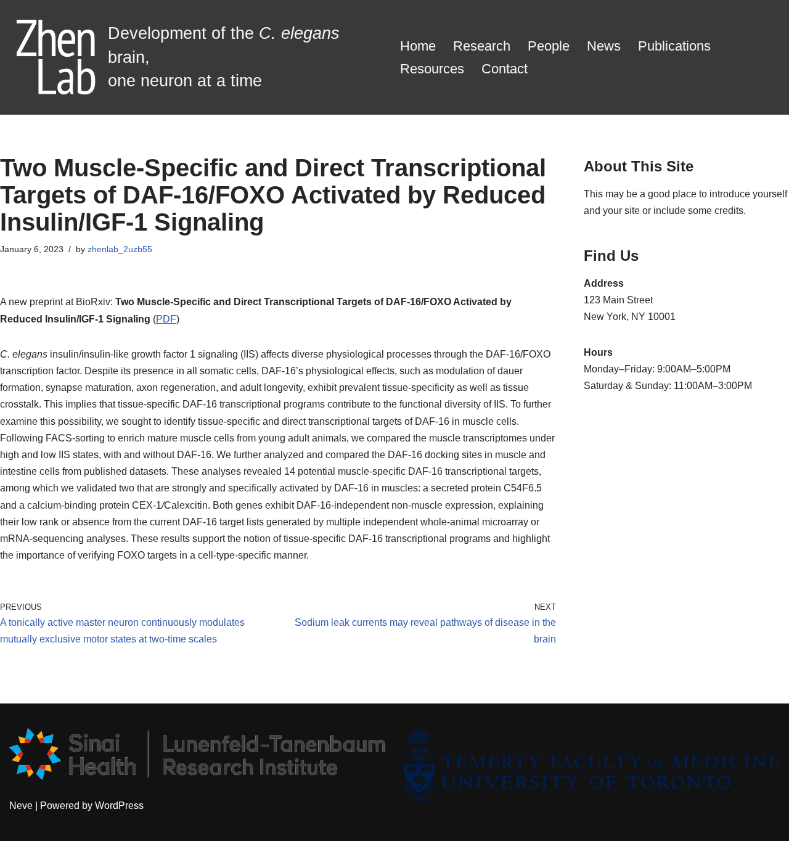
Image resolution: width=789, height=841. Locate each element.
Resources (432, 68)
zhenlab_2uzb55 (120, 249)
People (549, 46)
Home (418, 46)
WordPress (119, 805)
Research (481, 46)
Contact (504, 68)
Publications (674, 46)
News (604, 46)
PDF (166, 319)
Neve (21, 805)
